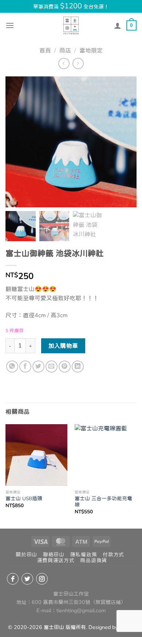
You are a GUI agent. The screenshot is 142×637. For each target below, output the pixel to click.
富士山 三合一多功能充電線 (103, 501)
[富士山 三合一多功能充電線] (106, 455)
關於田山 (26, 554)
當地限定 (91, 51)
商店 (65, 51)
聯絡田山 (53, 554)
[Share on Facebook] (25, 367)
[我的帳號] (117, 25)
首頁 (45, 51)
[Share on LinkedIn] (78, 367)
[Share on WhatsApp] (12, 367)
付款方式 (113, 554)
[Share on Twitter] (38, 367)
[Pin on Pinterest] (65, 367)
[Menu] (9, 25)
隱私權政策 (83, 554)
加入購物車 (63, 346)
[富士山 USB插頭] (36, 455)
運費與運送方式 (56, 560)
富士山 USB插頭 (23, 498)
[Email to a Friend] (52, 367)
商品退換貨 (93, 560)
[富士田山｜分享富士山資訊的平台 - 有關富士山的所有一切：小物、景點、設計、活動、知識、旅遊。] (71, 25)
